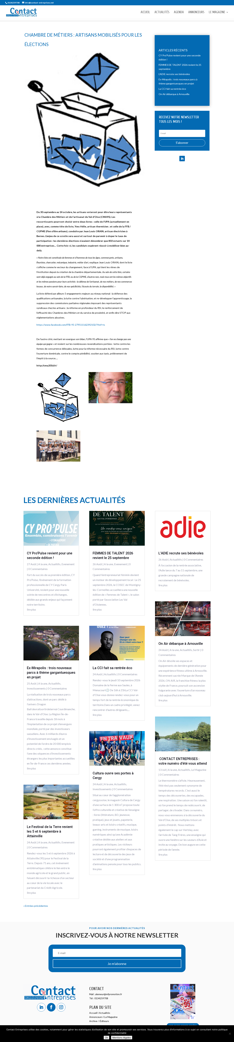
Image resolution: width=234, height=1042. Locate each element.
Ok (106, 1037)
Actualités (162, 12)
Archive (93, 1021)
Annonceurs (196, 12)
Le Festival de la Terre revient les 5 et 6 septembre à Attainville (50, 831)
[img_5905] (58, 460)
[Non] (229, 1033)
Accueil (145, 12)
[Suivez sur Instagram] (61, 1007)
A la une (42, 564)
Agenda (179, 12)
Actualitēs (54, 564)
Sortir (196, 649)
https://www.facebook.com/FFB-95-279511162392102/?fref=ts (70, 324)
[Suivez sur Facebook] (51, 1007)
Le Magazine (217, 12)
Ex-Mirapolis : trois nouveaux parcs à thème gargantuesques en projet (51, 672)
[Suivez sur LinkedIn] (182, 158)
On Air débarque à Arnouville (174, 94)
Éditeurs (104, 1021)
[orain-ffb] (110, 402)
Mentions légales (121, 1037)
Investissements (36, 688)
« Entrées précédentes (35, 905)
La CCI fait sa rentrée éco (172, 88)
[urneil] (58, 421)
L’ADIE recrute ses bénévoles (174, 74)
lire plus (31, 609)
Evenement (68, 564)
